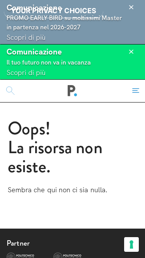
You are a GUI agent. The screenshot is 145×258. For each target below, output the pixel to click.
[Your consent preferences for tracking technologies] (131, 244)
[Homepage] (72, 91)
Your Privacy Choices (53, 11)
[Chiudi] (131, 7)
